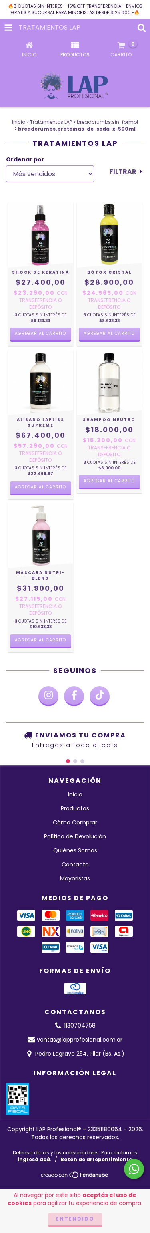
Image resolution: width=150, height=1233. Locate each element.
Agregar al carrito (40, 333)
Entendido (75, 1218)
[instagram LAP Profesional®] (48, 696)
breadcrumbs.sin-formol (107, 122)
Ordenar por (25, 159)
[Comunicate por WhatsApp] (134, 1169)
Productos (75, 808)
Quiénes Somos (75, 850)
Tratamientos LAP (51, 122)
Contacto (75, 864)
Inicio (18, 122)
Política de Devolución (75, 836)
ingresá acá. (35, 1159)
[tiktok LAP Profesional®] (100, 696)
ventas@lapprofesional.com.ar (79, 1040)
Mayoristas (75, 878)
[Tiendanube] (75, 1177)
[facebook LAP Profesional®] (74, 696)
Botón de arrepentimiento (96, 1159)
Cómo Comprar (75, 822)
